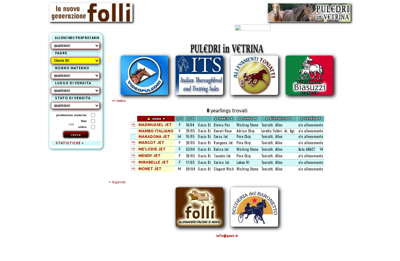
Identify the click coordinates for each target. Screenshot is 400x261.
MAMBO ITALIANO (155, 131)
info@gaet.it (227, 236)
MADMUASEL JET (155, 125)
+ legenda (117, 182)
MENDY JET (149, 156)
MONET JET (150, 169)
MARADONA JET (154, 137)
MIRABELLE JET (153, 162)
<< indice (119, 100)
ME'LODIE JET (152, 149)
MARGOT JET (151, 142)
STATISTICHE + (70, 143)
